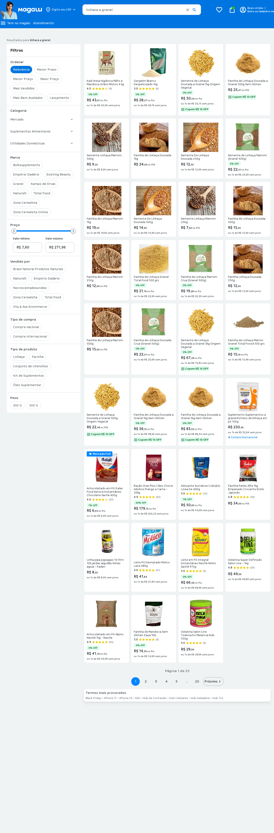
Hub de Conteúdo (155, 698)
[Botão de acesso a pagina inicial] (21, 9)
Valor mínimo (21, 238)
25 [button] (197, 681)
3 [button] (156, 681)
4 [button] (166, 681)
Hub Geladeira (200, 698)
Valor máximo (54, 238)
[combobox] (141, 9)
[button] (187, 9)
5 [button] (176, 681)
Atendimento (43, 23)
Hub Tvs (218, 698)
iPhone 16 (125, 698)
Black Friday (93, 698)
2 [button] (146, 681)
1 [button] (135, 681)
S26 (137, 698)
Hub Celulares (178, 698)
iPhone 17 (110, 698)
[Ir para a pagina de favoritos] (219, 9)
